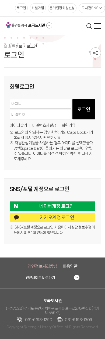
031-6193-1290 (38, 320)
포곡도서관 (36, 25)
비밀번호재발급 (44, 125)
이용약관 (70, 266)
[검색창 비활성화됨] (89, 26)
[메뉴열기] (97, 26)
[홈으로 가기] (5, 46)
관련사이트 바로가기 (40, 277)
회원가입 (68, 125)
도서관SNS (90, 8)
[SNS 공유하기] (95, 52)
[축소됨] (49, 25)
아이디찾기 (18, 125)
